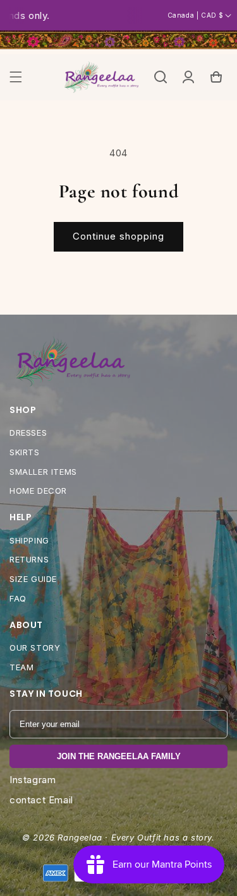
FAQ (18, 598)
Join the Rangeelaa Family (119, 756)
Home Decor (38, 491)
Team (21, 667)
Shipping (29, 540)
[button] (16, 77)
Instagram (32, 780)
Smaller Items (43, 472)
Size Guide (33, 579)
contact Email (41, 800)
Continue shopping (118, 236)
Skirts (24, 452)
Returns (29, 559)
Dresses (28, 433)
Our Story (34, 648)
